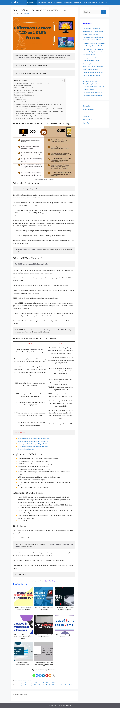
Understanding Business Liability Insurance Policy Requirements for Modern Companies (93, 51)
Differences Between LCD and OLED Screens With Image (32, 83)
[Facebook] (37, 674)
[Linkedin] (43, 674)
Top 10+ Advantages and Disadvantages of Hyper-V (31, 106)
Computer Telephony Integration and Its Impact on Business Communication (93, 75)
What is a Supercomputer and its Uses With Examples (32, 113)
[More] (49, 674)
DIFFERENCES (77, 2)
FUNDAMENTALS (32, 2)
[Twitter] (40, 674)
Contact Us (86, 106)
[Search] (103, 12)
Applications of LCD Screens (24, 93)
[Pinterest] (46, 674)
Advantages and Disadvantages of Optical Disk (32, 444)
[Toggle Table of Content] (62, 80)
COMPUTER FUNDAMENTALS (24, 681)
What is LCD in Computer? (23, 85)
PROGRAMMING (57, 2)
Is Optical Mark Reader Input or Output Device (29, 102)
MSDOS (50, 2)
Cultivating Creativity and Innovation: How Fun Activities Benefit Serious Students (93, 66)
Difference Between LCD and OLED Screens (28, 90)
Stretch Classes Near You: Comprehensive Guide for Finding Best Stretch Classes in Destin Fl (93, 37)
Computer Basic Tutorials (26, 449)
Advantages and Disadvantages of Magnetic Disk (33, 441)
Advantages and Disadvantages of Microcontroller (33, 438)
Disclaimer (86, 116)
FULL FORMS (100, 2)
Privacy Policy (87, 119)
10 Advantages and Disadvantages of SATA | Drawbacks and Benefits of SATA (35, 683)
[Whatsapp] (33, 674)
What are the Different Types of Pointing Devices (30, 116)
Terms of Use (87, 113)
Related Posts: (22, 99)
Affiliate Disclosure (89, 109)
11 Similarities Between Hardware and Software (33, 446)
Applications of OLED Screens (24, 95)
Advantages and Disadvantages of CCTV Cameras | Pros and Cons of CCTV (39, 109)
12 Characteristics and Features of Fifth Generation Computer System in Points (38, 104)
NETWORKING (68, 2)
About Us (86, 123)
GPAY (106, 2)
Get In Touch (19, 97)
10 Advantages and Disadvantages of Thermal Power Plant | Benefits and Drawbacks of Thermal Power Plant (43, 685)
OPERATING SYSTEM (89, 2)
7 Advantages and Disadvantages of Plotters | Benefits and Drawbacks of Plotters (40, 111)
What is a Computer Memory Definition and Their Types (33, 118)
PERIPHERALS (42, 2)
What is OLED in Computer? (24, 88)
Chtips (15, 2)
